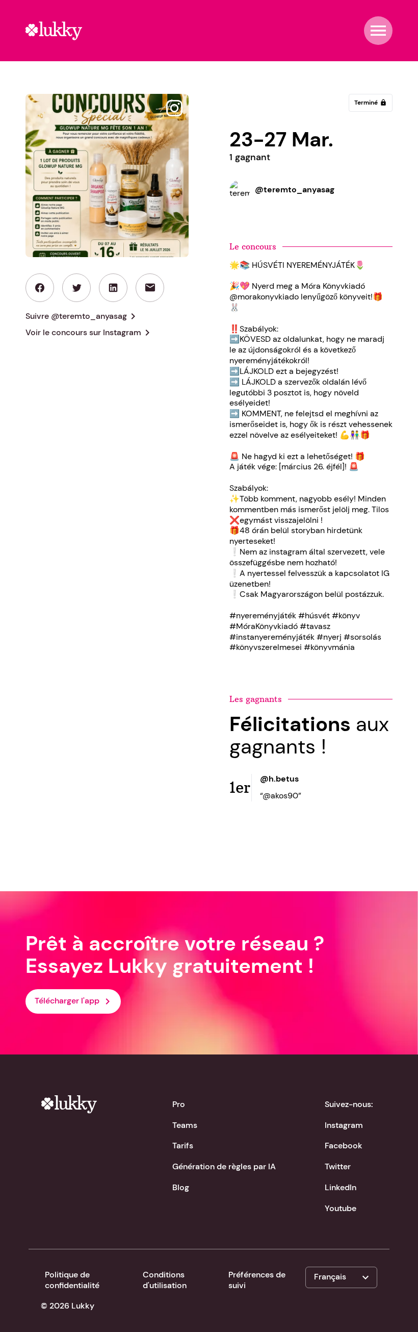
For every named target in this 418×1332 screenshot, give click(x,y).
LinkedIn (340, 1187)
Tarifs (182, 1145)
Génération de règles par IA (224, 1166)
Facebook (343, 1145)
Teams (184, 1125)
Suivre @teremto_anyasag (82, 316)
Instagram (344, 1125)
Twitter (338, 1166)
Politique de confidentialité (72, 1280)
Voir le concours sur (89, 332)
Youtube (340, 1208)
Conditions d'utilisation (165, 1280)
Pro (178, 1104)
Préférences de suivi (256, 1280)
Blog (180, 1187)
